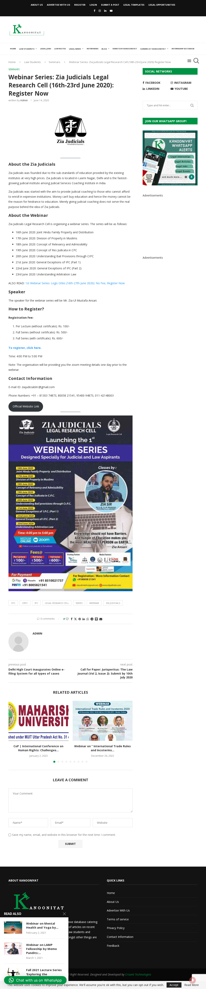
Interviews (92, 48)
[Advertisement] (124, 29)
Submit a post (110, 4)
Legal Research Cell (57, 603)
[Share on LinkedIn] (83, 619)
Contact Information (120, 937)
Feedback (113, 946)
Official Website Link (26, 406)
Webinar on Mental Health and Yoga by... (42, 925)
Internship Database (183, 48)
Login (93, 4)
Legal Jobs (45, 48)
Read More (191, 985)
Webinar (94, 603)
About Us (37, 4)
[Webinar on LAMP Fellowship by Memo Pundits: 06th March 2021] (13, 949)
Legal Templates (133, 4)
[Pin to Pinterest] (79, 619)
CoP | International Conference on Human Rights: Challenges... (38, 748)
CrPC (25, 603)
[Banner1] (170, 157)
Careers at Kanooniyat (153, 49)
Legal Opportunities (161, 4)
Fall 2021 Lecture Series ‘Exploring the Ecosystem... (44, 974)
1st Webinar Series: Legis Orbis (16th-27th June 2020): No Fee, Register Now (75, 283)
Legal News (75, 49)
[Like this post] (67, 619)
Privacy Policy (116, 928)
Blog (104, 49)
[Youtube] (111, 10)
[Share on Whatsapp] (88, 619)
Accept (174, 985)
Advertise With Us (58, 4)
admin (24, 100)
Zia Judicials (113, 603)
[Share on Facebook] (71, 619)
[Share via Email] (100, 619)
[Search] (196, 61)
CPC (13, 603)
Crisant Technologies (138, 974)
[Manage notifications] (192, 980)
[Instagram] (100, 10)
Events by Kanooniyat (125, 48)
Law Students (26, 49)
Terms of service (118, 919)
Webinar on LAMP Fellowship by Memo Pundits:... (41, 949)
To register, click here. (24, 348)
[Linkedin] (105, 10)
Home (13, 48)
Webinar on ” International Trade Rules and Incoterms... (102, 748)
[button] (13, 731)
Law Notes (60, 48)
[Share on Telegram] (92, 619)
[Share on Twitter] (75, 619)
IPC (36, 603)
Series (79, 603)
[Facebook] (94, 10)
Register (79, 4)
